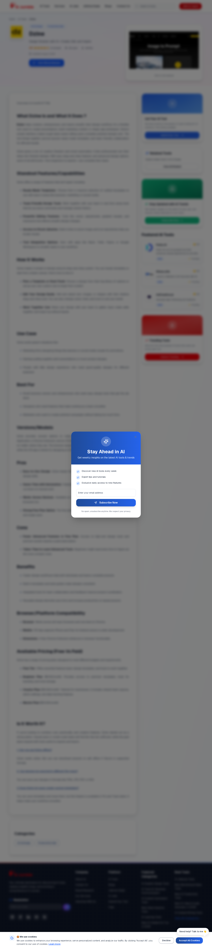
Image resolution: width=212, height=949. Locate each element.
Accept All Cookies (189, 940)
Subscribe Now (108, 502)
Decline (166, 940)
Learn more (55, 944)
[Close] (135, 437)
